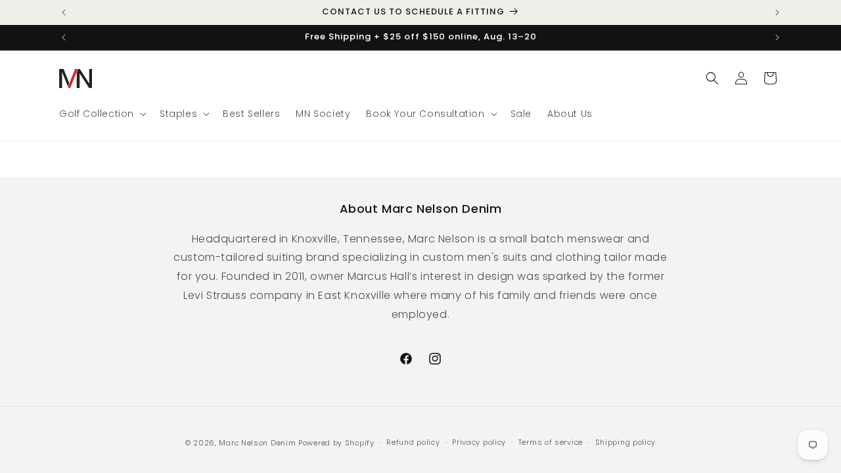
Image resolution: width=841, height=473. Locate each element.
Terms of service (550, 442)
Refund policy (413, 442)
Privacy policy (479, 442)
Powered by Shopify (336, 443)
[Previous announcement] (63, 12)
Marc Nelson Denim (257, 443)
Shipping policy (625, 442)
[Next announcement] (777, 12)
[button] (101, 113)
